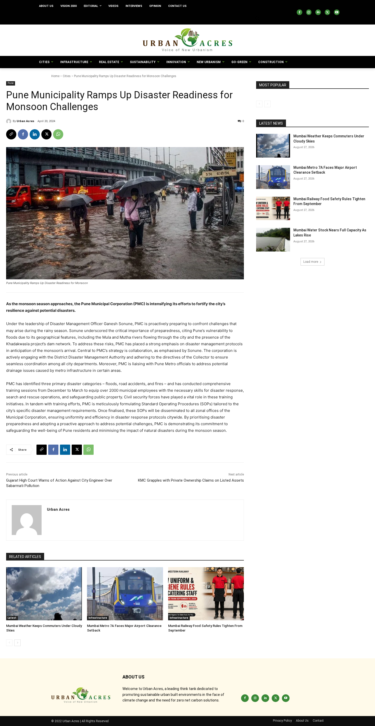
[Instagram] (309, 12)
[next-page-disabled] (267, 104)
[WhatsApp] (58, 134)
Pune (11, 83)
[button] (257, 18)
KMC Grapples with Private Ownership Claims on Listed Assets (191, 480)
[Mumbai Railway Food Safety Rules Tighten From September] (206, 593)
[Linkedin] (318, 12)
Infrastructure (98, 617)
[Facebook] (299, 12)
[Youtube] (337, 12)
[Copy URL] (11, 134)
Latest (12, 617)
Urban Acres (25, 121)
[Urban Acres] (9, 121)
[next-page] (17, 642)
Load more (310, 262)
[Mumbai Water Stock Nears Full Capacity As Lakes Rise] (273, 240)
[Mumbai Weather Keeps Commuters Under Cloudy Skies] (44, 593)
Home (55, 76)
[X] (327, 12)
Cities (67, 76)
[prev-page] (9, 642)
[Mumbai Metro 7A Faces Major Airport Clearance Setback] (125, 593)
